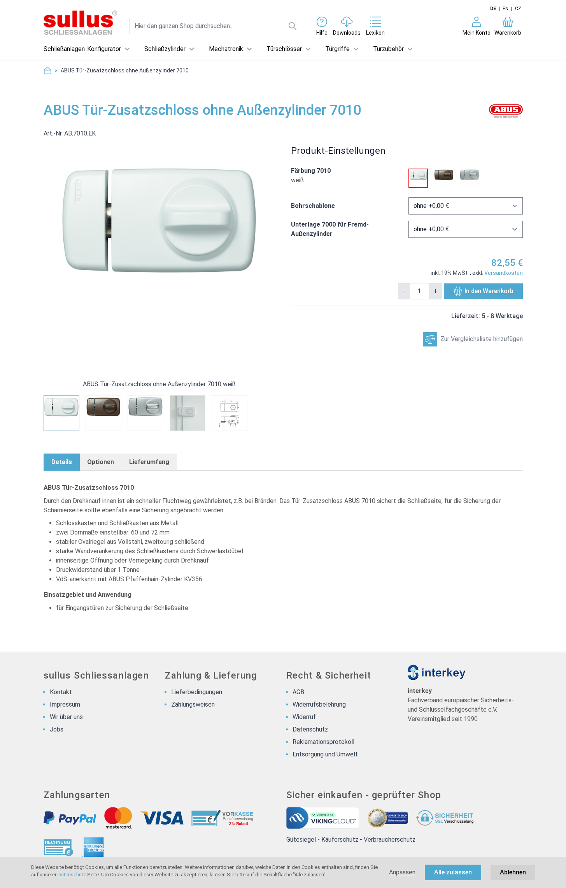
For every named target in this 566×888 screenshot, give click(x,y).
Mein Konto (477, 33)
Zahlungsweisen (193, 704)
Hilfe (322, 33)
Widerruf (304, 717)
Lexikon (375, 33)
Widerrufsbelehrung (319, 704)
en (505, 8)
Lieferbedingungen (196, 692)
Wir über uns (66, 717)
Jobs (56, 729)
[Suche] (292, 26)
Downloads (347, 33)
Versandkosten (503, 273)
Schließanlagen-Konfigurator (82, 49)
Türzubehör (388, 49)
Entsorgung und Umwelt (325, 754)
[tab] (62, 462)
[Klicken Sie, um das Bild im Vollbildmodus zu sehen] (159, 254)
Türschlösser (284, 49)
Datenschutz (72, 874)
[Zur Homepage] (47, 70)
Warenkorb (507, 33)
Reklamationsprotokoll (323, 742)
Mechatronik (226, 49)
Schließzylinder (165, 49)
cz (518, 8)
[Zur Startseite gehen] (80, 23)
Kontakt (61, 692)
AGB (298, 692)
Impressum (65, 704)
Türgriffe (337, 49)
